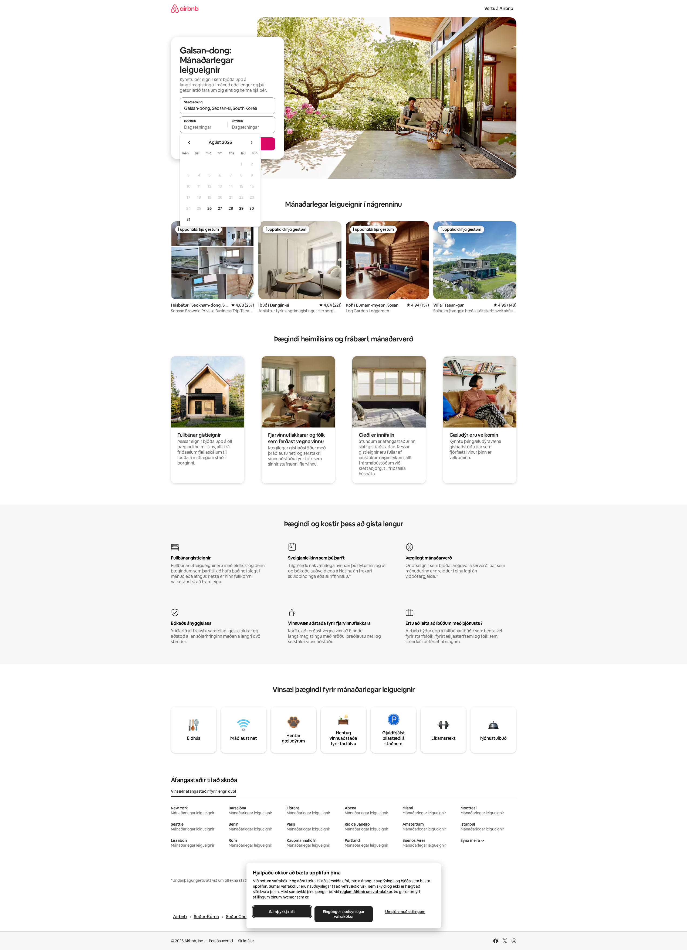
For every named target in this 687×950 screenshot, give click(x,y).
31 (188, 219)
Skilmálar (246, 940)
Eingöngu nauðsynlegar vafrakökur (343, 914)
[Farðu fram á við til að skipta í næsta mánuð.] (251, 142)
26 (209, 208)
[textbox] (203, 127)
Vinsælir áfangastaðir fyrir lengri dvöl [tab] (203, 791)
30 (251, 208)
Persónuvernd (221, 940)
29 (241, 208)
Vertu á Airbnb (498, 8)
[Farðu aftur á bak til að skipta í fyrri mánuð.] (189, 142)
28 (231, 208)
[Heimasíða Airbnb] (184, 8)
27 (220, 208)
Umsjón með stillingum (405, 911)
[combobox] (227, 108)
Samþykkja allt (282, 911)
